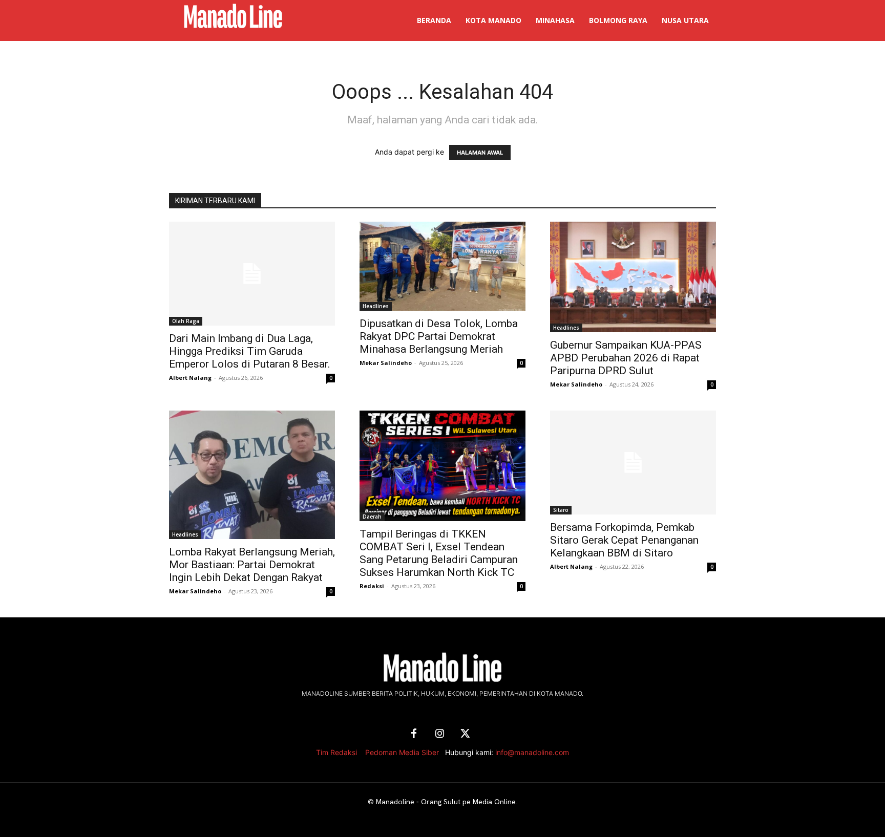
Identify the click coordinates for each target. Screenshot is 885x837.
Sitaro (560, 509)
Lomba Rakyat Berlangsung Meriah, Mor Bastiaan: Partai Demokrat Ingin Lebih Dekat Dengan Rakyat (252, 565)
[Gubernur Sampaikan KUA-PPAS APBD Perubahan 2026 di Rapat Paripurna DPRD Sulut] (633, 277)
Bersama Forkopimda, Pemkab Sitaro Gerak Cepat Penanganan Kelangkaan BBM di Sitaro (624, 540)
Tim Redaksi (336, 752)
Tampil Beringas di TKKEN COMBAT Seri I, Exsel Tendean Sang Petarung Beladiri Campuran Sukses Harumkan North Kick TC (439, 553)
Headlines (376, 306)
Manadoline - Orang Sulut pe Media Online (446, 801)
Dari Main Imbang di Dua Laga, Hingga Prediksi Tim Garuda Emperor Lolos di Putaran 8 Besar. (249, 351)
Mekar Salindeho (386, 363)
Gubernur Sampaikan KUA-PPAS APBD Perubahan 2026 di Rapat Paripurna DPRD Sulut (626, 358)
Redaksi (372, 586)
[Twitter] (465, 734)
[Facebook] (414, 734)
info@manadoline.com (532, 752)
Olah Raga (185, 321)
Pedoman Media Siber (402, 752)
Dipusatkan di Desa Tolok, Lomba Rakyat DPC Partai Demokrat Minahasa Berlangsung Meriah (439, 336)
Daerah (372, 516)
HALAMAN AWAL (480, 152)
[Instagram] (439, 734)
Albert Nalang (190, 377)
